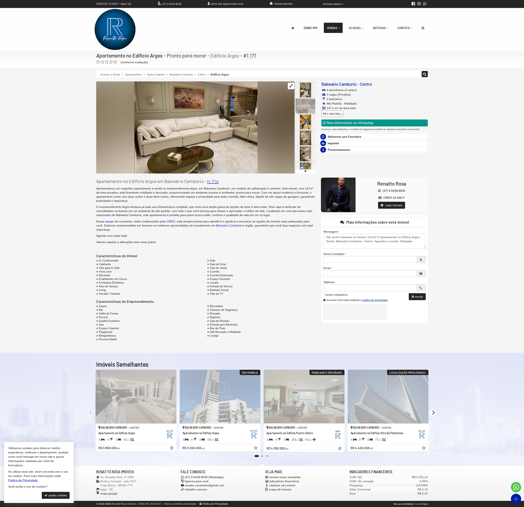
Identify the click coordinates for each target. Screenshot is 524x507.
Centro (366, 84)
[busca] (423, 28)
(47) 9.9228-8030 (393, 190)
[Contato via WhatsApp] (516, 487)
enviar (419, 296)
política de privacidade (375, 300)
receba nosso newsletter (285, 477)
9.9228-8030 (172, 4)
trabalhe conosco (196, 489)
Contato (404, 28)
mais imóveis (392, 205)
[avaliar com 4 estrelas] (111, 62)
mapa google (108, 493)
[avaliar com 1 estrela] (98, 62)
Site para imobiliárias (403, 504)
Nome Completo (333, 254)
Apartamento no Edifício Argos (129, 55)
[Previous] (90, 412)
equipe (109, 221)
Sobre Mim (310, 28)
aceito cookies (57, 495)
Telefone (328, 282)
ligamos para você (197, 481)
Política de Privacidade (215, 503)
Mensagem (330, 231)
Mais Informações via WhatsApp (349, 123)
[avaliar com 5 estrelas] (115, 62)
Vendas (332, 28)
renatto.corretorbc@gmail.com (204, 485)
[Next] (433, 412)
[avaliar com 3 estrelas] (107, 62)
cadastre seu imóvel (282, 485)
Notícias (379, 28)
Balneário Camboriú (339, 84)
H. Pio (213, 181)
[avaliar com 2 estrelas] (102, 62)
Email (327, 268)
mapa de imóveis (280, 489)
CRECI (170, 221)
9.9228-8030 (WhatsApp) (204, 477)
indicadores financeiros (284, 481)
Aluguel (355, 28)
